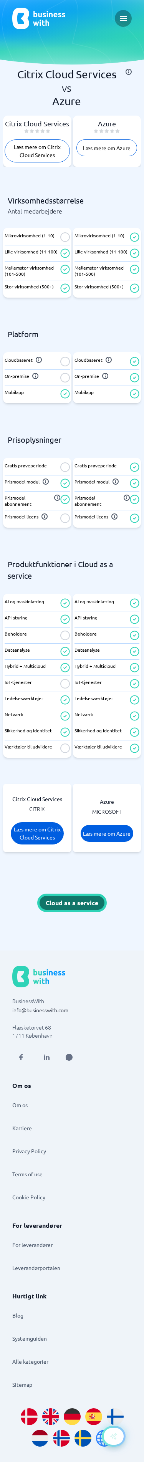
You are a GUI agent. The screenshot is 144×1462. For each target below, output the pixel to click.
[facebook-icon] (20, 1057)
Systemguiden (29, 1338)
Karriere (22, 1127)
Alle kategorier (30, 1361)
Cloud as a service (72, 903)
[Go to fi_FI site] (115, 1416)
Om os (20, 1104)
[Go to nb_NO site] (61, 1438)
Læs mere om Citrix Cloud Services (37, 150)
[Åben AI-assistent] (114, 1436)
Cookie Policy (28, 1197)
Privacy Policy (29, 1150)
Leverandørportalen (36, 1267)
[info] (129, 72)
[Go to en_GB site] (50, 1416)
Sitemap (22, 1384)
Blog (17, 1315)
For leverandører (32, 1244)
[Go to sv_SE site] (82, 1438)
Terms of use (27, 1174)
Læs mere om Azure (107, 147)
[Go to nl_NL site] (39, 1438)
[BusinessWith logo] (38, 18)
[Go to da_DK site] (29, 1416)
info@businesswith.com (40, 1010)
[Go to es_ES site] (93, 1416)
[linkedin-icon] (46, 1057)
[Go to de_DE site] (72, 1416)
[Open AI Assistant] (69, 1057)
